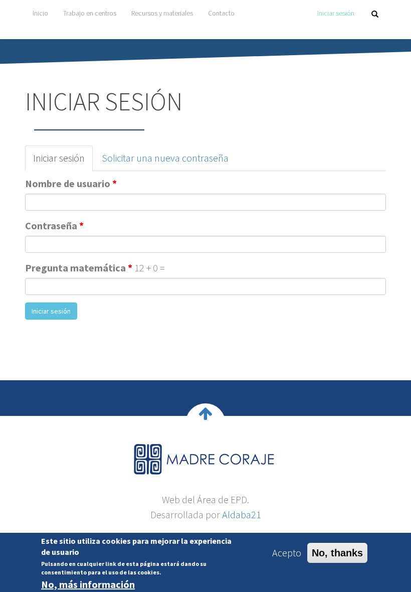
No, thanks (337, 552)
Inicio (40, 13)
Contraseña (54, 225)
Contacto (221, 13)
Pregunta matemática (78, 267)
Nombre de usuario (71, 183)
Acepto (286, 552)
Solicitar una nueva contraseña (165, 158)
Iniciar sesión (335, 13)
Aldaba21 (241, 514)
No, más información (88, 584)
